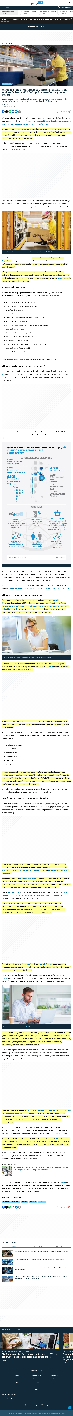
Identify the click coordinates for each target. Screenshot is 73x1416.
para (35, 606)
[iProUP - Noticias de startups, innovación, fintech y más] (36, 3)
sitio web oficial (18, 149)
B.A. (5, 1360)
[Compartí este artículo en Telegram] (16, 111)
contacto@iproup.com (8, 1398)
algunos (12, 588)
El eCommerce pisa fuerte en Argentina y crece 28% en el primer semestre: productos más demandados (29, 1355)
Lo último (18, 1375)
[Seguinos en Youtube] (47, 1405)
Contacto (36, 1382)
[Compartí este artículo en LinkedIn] (13, 111)
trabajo (60, 278)
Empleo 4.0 (18, 1379)
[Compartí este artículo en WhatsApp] (9, 111)
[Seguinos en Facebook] (31, 1405)
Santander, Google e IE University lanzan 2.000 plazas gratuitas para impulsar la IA (42, 1251)
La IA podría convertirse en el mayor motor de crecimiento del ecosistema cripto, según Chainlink (41, 1269)
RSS (36, 1389)
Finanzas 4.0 (54, 1375)
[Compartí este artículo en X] (6, 111)
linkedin (42, 1202)
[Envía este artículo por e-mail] (19, 111)
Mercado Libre (11, 663)
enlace (11, 359)
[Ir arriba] (69, 1407)
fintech (6, 1202)
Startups (55, 1379)
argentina (15, 1202)
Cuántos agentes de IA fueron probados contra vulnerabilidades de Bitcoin (39, 1260)
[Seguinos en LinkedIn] (36, 1405)
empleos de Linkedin (29, 878)
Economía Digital (36, 1375)
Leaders (18, 1382)
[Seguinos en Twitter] (42, 1405)
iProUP (6, 105)
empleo (30, 964)
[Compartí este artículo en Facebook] (3, 111)
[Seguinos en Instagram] (25, 1405)
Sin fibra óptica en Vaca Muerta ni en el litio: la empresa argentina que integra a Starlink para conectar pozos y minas (41, 1277)
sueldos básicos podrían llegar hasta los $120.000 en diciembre (42, 588)
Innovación (36, 1379)
